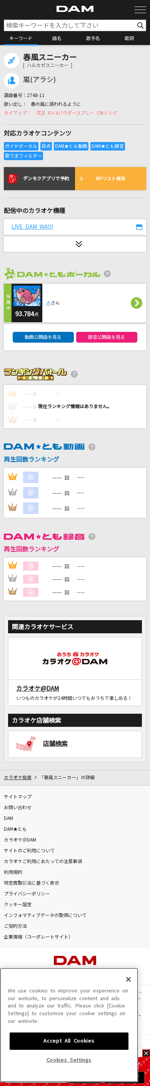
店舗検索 (55, 743)
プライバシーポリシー (27, 894)
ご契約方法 (15, 926)
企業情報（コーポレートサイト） (38, 937)
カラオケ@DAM (37, 688)
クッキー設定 (18, 904)
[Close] (128, 979)
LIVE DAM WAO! (32, 226)
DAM (8, 818)
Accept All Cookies (68, 1040)
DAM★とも (15, 829)
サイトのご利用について (29, 850)
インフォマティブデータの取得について (45, 915)
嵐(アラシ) (39, 79)
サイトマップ (18, 797)
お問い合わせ (18, 807)
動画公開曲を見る (43, 337)
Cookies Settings (69, 1060)
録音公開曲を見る (106, 337)
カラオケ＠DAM (20, 840)
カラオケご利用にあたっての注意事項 (43, 861)
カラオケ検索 (18, 777)
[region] (69, 1025)
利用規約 (13, 872)
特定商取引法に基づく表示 (31, 883)
